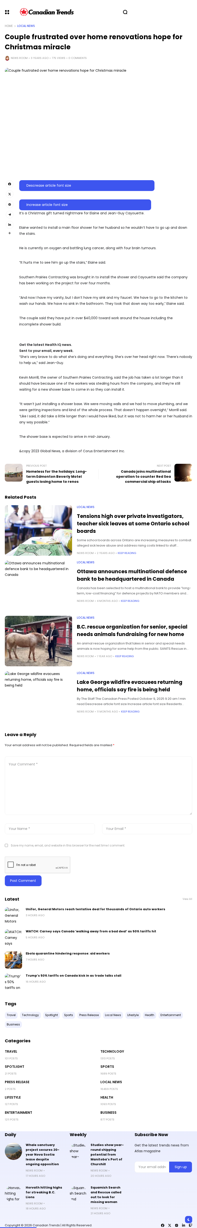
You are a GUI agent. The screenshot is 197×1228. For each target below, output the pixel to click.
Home (9, 26)
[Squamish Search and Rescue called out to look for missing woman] (78, 1194)
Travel (11, 1051)
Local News (26, 26)
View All (187, 899)
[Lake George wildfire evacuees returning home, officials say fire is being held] (38, 696)
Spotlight (14, 1066)
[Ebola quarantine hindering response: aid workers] (13, 960)
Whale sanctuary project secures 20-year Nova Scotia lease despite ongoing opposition (42, 1154)
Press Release (17, 1082)
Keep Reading (127, 553)
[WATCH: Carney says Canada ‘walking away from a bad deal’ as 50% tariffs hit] (13, 938)
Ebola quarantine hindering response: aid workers (68, 953)
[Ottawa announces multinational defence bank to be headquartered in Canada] (38, 585)
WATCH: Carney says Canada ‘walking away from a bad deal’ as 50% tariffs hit (91, 931)
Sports (107, 1066)
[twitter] (169, 1225)
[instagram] (176, 1225)
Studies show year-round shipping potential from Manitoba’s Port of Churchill (107, 1154)
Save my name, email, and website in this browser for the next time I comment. (68, 845)
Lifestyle (13, 1097)
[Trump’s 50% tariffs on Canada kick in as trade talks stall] (13, 982)
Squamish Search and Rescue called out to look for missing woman (106, 1194)
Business (108, 1112)
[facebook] (162, 1225)
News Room (19, 58)
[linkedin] (183, 1225)
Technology (112, 1051)
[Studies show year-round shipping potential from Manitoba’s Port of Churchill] (78, 1151)
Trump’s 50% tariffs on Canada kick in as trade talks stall (73, 975)
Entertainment (18, 1112)
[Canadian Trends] (47, 12)
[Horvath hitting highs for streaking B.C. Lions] (13, 1194)
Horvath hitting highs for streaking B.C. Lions (44, 1192)
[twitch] (190, 1225)
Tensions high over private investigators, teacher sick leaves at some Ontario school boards (133, 523)
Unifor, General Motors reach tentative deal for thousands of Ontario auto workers (95, 909)
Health (106, 1097)
